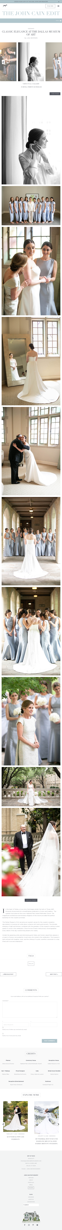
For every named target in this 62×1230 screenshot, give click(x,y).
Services (31, 1177)
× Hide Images (55, 93)
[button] (57, 20)
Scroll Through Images (31, 87)
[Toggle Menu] (58, 6)
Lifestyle (31, 1199)
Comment (5, 1000)
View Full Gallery (31, 84)
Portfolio (31, 1182)
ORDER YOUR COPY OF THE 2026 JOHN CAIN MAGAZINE (31, 1)
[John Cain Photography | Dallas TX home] (16, 6)
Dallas (31, 963)
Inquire (50, 6)
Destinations (31, 1201)
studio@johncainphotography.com (31, 1160)
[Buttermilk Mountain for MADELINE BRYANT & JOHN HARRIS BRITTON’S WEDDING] (46, 1117)
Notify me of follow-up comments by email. (14, 1029)
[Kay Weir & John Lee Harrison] (15, 1116)
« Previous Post (8, 974)
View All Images (31, 900)
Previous (3, 1124)
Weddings (31, 28)
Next (58, 1124)
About (31, 1180)
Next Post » (54, 974)
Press (31, 1184)
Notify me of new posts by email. (11, 1035)
